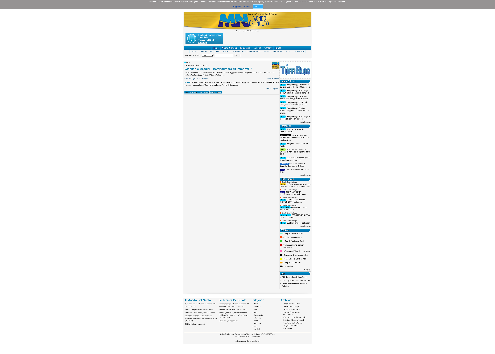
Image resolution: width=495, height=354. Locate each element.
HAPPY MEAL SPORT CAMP (194, 92)
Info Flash (299, 51)
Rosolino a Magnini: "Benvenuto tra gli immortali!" (218, 69)
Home (216, 48)
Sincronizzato (239, 51)
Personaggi (245, 48)
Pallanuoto (206, 51)
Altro (288, 51)
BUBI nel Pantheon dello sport (298, 223)
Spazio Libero (288, 266)
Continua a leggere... (272, 88)
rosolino (206, 92)
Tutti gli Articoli (305, 122)
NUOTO (212, 92)
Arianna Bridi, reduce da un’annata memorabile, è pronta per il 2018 (295, 152)
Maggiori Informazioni (241, 6)
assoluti (219, 92)
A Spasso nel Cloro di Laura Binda (296, 251)
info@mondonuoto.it (197, 324)
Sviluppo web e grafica (242, 341)
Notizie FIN (277, 51)
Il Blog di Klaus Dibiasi (291, 263)
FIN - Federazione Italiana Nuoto (294, 277)
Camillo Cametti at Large (289, 182)
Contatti (268, 48)
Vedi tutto (307, 270)
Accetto (258, 6)
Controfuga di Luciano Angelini (295, 255)
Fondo (226, 51)
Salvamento (254, 51)
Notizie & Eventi (229, 48)
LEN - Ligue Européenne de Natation (296, 280)
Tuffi (217, 51)
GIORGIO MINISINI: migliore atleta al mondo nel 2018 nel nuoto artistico (294, 138)
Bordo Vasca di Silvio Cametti (294, 259)
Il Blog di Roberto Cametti (293, 233)
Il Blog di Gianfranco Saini (293, 241)
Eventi (266, 51)
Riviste (278, 48)
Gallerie (257, 48)
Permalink (205, 79)
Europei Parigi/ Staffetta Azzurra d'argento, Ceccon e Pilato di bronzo (294, 111)
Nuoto (194, 51)
